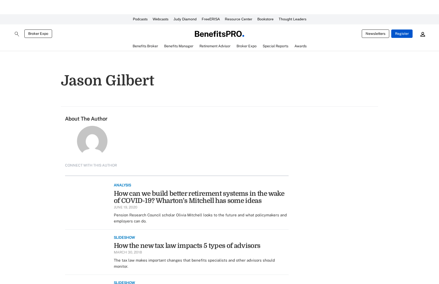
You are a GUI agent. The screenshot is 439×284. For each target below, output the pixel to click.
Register (402, 34)
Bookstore (265, 19)
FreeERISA (211, 19)
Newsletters (375, 34)
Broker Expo (38, 34)
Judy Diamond (185, 19)
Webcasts (160, 19)
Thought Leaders (292, 19)
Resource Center (238, 19)
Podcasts (140, 19)
